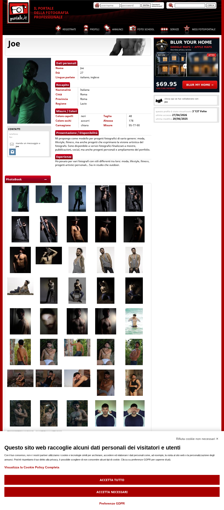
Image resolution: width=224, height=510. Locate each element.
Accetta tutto (112, 480)
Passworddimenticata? (157, 5)
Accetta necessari (112, 492)
